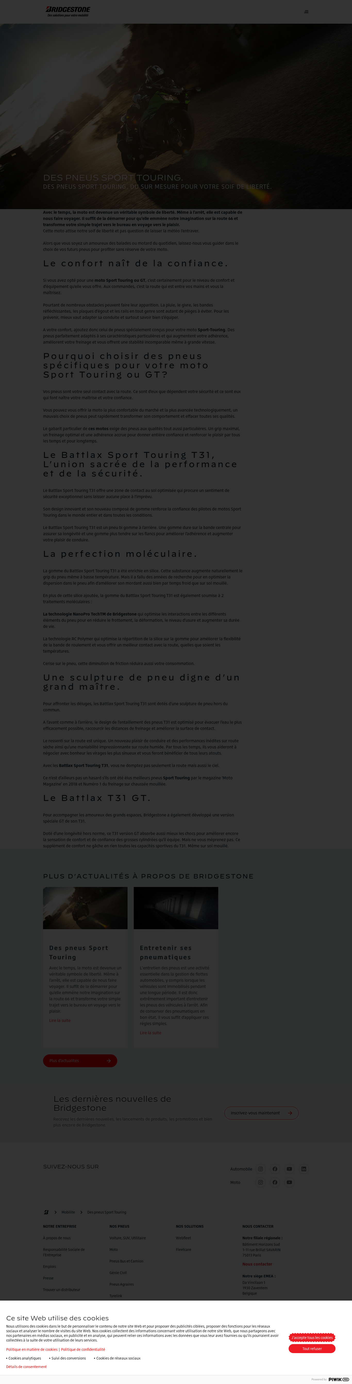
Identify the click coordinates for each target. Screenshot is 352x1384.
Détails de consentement (26, 1367)
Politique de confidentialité (83, 1349)
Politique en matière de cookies (31, 1349)
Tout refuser (312, 1348)
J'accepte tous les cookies (312, 1337)
